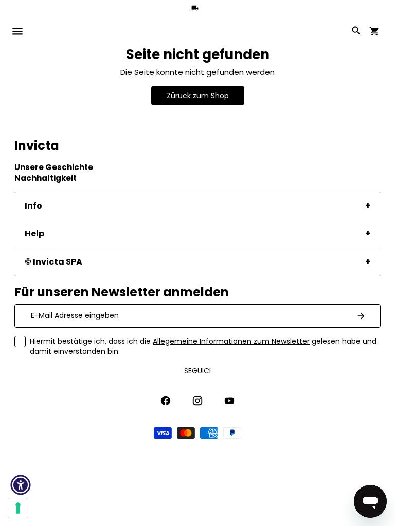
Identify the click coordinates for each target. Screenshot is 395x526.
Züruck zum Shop (198, 95)
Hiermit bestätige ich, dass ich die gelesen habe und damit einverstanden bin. (203, 346)
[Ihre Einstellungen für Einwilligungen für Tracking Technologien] (18, 508)
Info (33, 206)
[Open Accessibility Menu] (20, 485)
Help (34, 233)
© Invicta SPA (53, 262)
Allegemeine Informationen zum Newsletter (231, 341)
